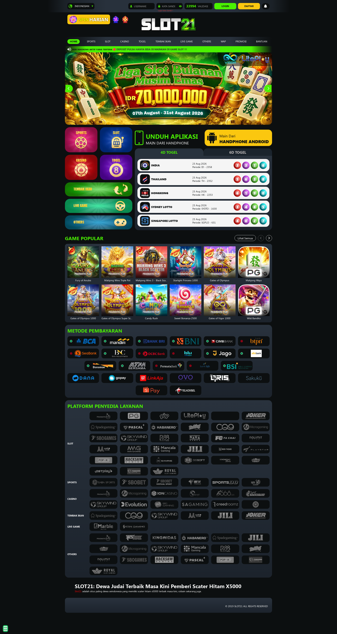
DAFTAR (249, 6)
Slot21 (78, 591)
